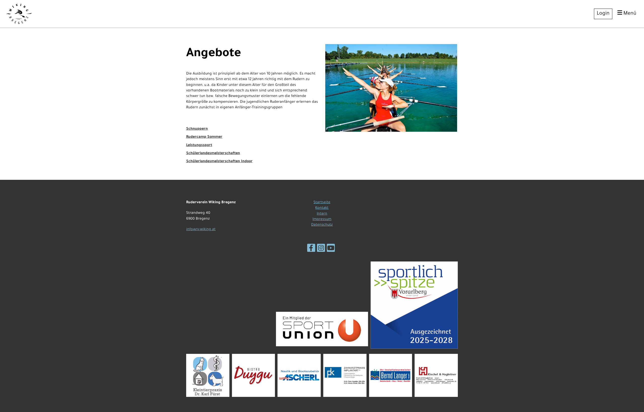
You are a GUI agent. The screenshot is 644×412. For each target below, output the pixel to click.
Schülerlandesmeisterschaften (213, 154)
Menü (629, 14)
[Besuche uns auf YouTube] (331, 251)
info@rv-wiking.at (201, 230)
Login (603, 14)
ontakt (323, 208)
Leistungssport (199, 146)
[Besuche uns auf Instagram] (321, 251)
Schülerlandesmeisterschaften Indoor (219, 162)
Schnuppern (197, 129)
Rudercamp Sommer (204, 137)
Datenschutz (322, 225)
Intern (322, 214)
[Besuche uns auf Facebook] (311, 251)
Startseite (321, 203)
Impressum (321, 220)
